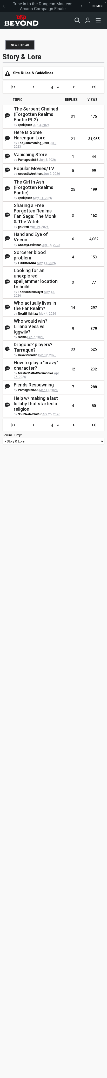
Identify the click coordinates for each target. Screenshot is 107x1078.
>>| (94, 87)
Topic (17, 100)
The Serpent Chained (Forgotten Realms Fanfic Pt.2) (36, 114)
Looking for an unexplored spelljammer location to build (36, 278)
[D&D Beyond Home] (21, 20)
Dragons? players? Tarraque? (33, 347)
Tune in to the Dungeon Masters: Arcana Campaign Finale (42, 6)
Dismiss (97, 6)
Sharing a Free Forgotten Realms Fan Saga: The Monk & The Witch (35, 213)
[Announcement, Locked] (7, 73)
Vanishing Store (30, 154)
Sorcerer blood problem (30, 255)
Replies (71, 100)
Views (92, 100)
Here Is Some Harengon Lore (29, 135)
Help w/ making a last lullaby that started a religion (36, 403)
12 (73, 369)
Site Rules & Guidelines (33, 73)
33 (73, 349)
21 (73, 139)
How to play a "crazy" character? (36, 365)
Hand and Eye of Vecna (31, 237)
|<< (13, 87)
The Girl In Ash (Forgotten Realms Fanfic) (33, 187)
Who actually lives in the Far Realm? (35, 305)
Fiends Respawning (34, 384)
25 (73, 189)
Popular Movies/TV (34, 168)
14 (73, 308)
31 (73, 116)
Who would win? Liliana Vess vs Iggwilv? (30, 326)
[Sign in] (87, 20)
